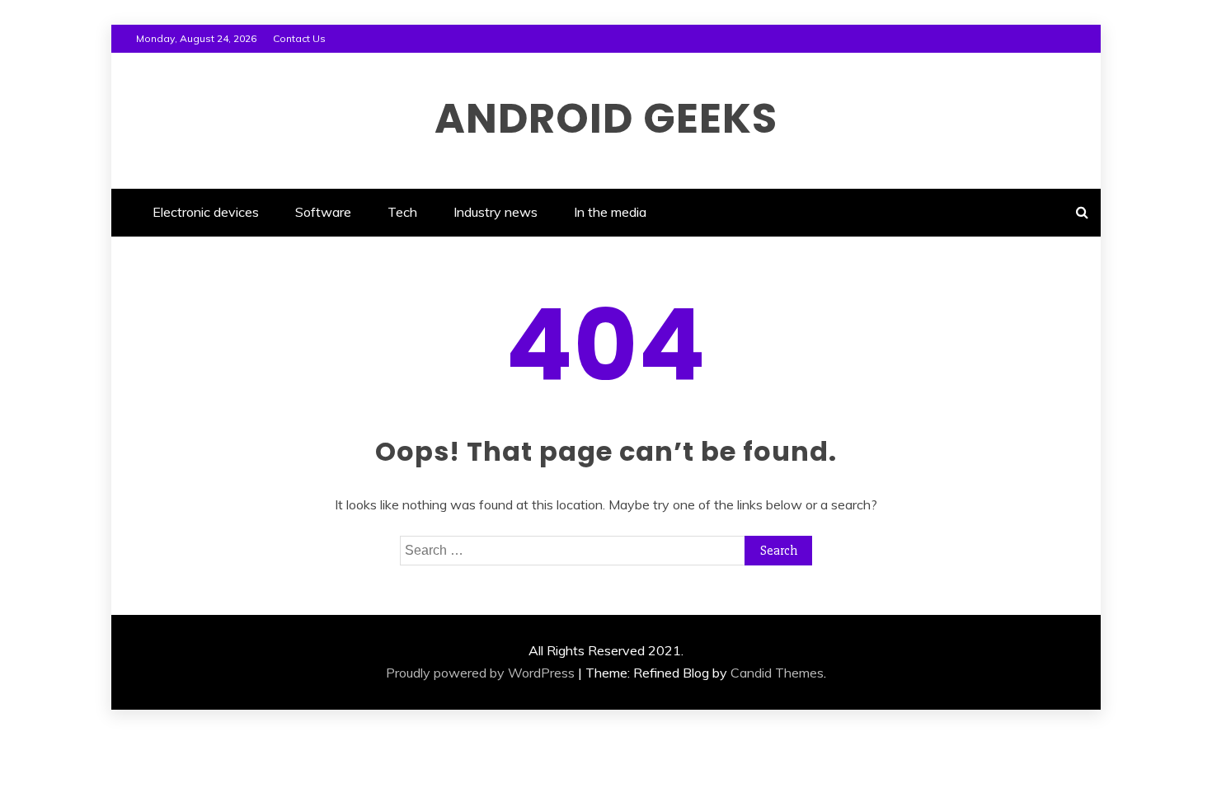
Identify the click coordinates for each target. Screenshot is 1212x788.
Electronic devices (206, 212)
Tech (402, 212)
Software (323, 212)
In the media (610, 212)
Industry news (495, 212)
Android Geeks (606, 118)
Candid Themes (777, 672)
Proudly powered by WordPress (480, 672)
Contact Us (299, 38)
